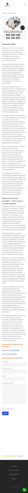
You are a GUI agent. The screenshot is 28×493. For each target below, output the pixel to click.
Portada (4, 13)
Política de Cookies (14, 474)
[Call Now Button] (24, 490)
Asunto (4, 376)
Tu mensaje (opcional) (7, 383)
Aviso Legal (14, 466)
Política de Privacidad (14, 470)
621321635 (12, 354)
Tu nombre (5, 361)
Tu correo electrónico (7, 369)
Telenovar (14, 478)
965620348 (14, 350)
